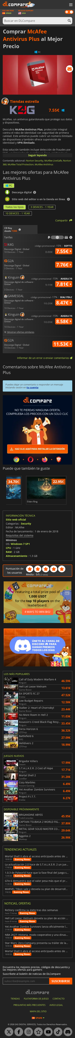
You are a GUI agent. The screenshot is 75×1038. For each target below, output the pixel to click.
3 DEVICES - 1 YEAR (42, 207)
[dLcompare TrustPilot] (37, 1032)
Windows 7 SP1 (20, 544)
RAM (9, 552)
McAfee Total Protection (21, 164)
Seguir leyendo (37, 155)
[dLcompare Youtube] (47, 1032)
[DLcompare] (38, 992)
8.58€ (63, 321)
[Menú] (70, 5)
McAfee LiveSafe (53, 160)
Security (26, 523)
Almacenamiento (16, 556)
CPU (8, 548)
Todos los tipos (14, 207)
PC (10, 185)
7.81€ (63, 284)
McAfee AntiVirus (44, 164)
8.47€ (63, 303)
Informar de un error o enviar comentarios (43, 358)
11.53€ (62, 344)
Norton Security (34, 160)
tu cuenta (32, 387)
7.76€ (63, 265)
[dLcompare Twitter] (8, 1032)
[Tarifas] (57, 237)
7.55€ (63, 251)
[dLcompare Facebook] (17, 1032)
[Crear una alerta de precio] (69, 70)
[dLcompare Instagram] (27, 1032)
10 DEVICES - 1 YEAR (17, 213)
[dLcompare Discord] (67, 1032)
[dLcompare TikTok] (57, 1032)
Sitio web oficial (16, 519)
